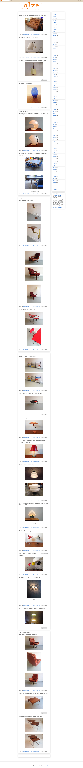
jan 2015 (54, 107)
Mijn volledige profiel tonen (57, 207)
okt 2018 (54, 31)
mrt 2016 (54, 81)
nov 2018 (54, 29)
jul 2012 (54, 163)
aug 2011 (54, 184)
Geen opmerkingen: (36, 34)
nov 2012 (54, 156)
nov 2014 (54, 111)
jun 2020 (54, 22)
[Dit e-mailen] (42, 34)
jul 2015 (54, 96)
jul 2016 (54, 74)
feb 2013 (54, 150)
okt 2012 (54, 158)
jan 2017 (54, 63)
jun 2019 (54, 24)
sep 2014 (54, 115)
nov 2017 (54, 46)
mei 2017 (54, 55)
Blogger (48, 765)
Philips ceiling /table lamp (26, 464)
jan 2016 (54, 85)
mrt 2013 (54, 148)
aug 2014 (54, 117)
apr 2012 (54, 169)
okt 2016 (54, 68)
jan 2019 (54, 27)
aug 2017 (54, 50)
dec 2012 (54, 154)
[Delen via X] (44, 34)
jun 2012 (54, 165)
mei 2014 (54, 122)
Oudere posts (46, 755)
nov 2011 (54, 178)
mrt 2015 (54, 104)
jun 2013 (54, 143)
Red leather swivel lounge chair (28, 634)
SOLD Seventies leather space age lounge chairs (33, 15)
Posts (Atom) (36, 758)
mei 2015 (54, 100)
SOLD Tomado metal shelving (27, 356)
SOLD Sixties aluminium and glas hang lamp (32, 608)
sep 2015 (54, 92)
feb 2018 (54, 42)
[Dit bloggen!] (43, 34)
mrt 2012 (54, 171)
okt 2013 (54, 135)
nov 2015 (54, 89)
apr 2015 (54, 102)
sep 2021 (54, 14)
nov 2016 (54, 66)
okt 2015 (54, 91)
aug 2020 (54, 20)
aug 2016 (54, 72)
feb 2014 (54, 128)
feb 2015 (54, 105)
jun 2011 (54, 187)
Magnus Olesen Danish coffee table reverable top (33, 693)
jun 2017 (54, 53)
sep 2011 (54, 182)
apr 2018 (54, 40)
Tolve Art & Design (57, 195)
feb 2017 (54, 61)
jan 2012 (54, 174)
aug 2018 (54, 35)
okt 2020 (54, 16)
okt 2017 (54, 48)
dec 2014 (54, 109)
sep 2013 (54, 137)
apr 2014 (54, 124)
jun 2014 (54, 120)
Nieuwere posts (22, 755)
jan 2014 (54, 130)
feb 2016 (54, 83)
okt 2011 (54, 180)
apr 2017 (54, 57)
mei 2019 (54, 25)
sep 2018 (54, 33)
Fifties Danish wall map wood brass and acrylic (32, 60)
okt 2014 (54, 113)
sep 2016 (54, 70)
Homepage (34, 755)
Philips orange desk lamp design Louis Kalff (32, 418)
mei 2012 (54, 167)
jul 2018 (54, 37)
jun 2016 (54, 76)
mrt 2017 (54, 59)
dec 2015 (54, 87)
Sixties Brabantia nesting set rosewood (30, 716)
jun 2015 (54, 98)
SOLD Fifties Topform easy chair (28, 249)
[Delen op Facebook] (45, 34)
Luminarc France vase (25, 83)
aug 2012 (54, 161)
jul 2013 (54, 141)
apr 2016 (54, 79)
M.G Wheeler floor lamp (26, 200)
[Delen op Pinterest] (46, 34)
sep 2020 (54, 18)
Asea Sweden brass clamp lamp (28, 37)
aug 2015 (54, 94)
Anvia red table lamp (25, 531)
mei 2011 (54, 189)
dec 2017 (54, 44)
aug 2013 (54, 139)
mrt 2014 (54, 126)
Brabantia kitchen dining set (27, 309)
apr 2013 (54, 146)
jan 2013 (54, 152)
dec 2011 (54, 176)
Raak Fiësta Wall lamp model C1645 (29, 578)
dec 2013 (54, 132)
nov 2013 (54, 133)
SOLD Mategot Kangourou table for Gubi (31, 393)
